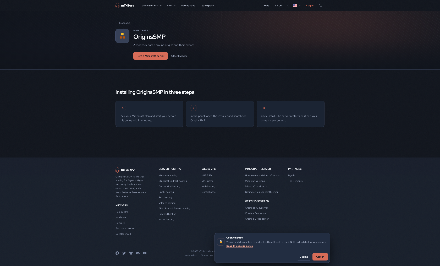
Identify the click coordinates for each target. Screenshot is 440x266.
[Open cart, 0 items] (320, 5)
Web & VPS (209, 168)
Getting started (257, 201)
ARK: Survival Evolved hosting (174, 208)
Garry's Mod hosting (169, 186)
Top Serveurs (295, 180)
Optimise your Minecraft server (261, 191)
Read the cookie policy (239, 245)
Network (120, 222)
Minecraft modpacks (256, 186)
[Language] (297, 5)
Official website (179, 55)
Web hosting (188, 5)
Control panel (209, 191)
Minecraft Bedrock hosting (173, 180)
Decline (304, 256)
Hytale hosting (166, 219)
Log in (310, 5)
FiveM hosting (166, 191)
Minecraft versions (255, 180)
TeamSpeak (207, 5)
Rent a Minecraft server (150, 55)
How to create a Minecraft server (262, 175)
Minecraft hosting (168, 175)
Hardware (121, 217)
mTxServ (122, 205)
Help (266, 5)
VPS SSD (207, 175)
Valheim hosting (167, 202)
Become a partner (125, 228)
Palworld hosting (167, 213)
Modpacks (123, 22)
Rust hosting (165, 197)
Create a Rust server (256, 213)
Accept (320, 256)
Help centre (122, 211)
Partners (295, 168)
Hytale (291, 175)
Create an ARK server (256, 207)
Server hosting (170, 168)
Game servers (150, 5)
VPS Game (207, 180)
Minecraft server (258, 168)
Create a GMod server (257, 218)
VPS (169, 5)
